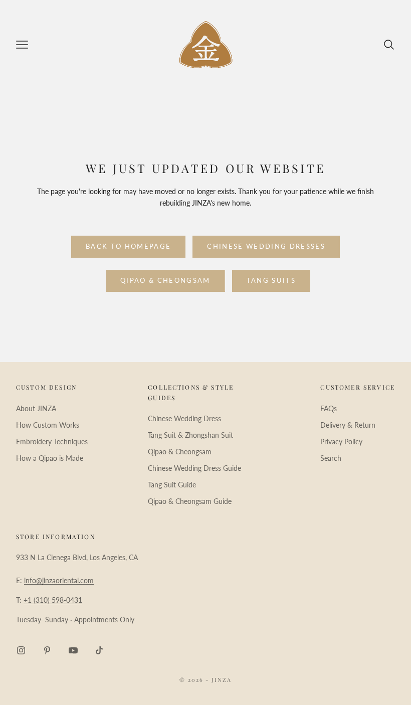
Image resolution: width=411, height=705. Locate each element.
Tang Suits (271, 280)
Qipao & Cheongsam (165, 280)
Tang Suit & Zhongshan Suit (190, 435)
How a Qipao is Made (49, 458)
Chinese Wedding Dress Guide (194, 468)
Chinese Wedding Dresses (266, 246)
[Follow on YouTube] (73, 650)
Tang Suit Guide (172, 484)
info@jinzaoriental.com (59, 580)
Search (330, 458)
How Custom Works (47, 425)
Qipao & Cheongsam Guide (190, 501)
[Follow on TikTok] (99, 650)
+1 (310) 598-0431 (53, 600)
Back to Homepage (128, 246)
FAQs (328, 408)
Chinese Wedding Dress (184, 418)
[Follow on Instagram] (21, 650)
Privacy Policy (341, 441)
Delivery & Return (347, 425)
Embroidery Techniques (52, 441)
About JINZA (36, 408)
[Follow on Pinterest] (47, 650)
